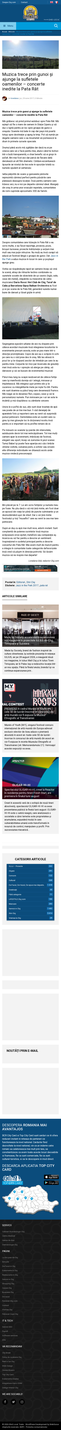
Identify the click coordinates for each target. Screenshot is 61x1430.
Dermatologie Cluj (9, 1245)
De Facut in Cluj (8, 1266)
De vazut (6, 1297)
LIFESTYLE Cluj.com (17, 899)
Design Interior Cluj (10, 1388)
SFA (4, 1340)
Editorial (20, 582)
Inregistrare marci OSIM (12, 1383)
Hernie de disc (8, 1240)
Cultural (12, 880)
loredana (14, 98)
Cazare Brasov (8, 1370)
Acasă (4, 32)
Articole (12, 32)
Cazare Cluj (7, 1288)
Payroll (5, 1331)
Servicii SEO (7, 1327)
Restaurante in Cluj (10, 1275)
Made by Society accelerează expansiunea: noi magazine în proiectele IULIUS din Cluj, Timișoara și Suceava (29, 640)
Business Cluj (8, 1292)
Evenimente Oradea (10, 1379)
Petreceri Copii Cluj (10, 1314)
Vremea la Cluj (15, 918)
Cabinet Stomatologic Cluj (13, 1232)
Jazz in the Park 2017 (27, 585)
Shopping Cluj (8, 1283)
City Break (6, 1353)
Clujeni (12, 871)
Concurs (12, 876)
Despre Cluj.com (9, 2)
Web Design (7, 1366)
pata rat (44, 585)
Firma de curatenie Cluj (11, 1357)
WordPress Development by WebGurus (42, 1424)
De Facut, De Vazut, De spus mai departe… (27, 885)
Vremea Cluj (7, 1310)
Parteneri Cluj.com (9, 1301)
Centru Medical (8, 1236)
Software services (10, 1335)
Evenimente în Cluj (9, 1270)
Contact (24, 2)
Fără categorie (15, 894)
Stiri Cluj (31, 582)
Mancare (12, 904)
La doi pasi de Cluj (10, 1257)
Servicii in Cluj (14, 908)
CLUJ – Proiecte (16, 866)
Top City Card (7, 1374)
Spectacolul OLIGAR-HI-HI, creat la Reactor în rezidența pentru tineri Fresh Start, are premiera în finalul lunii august (29, 793)
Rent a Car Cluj (8, 1361)
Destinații (13, 890)
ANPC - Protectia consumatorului (33, 1427)
